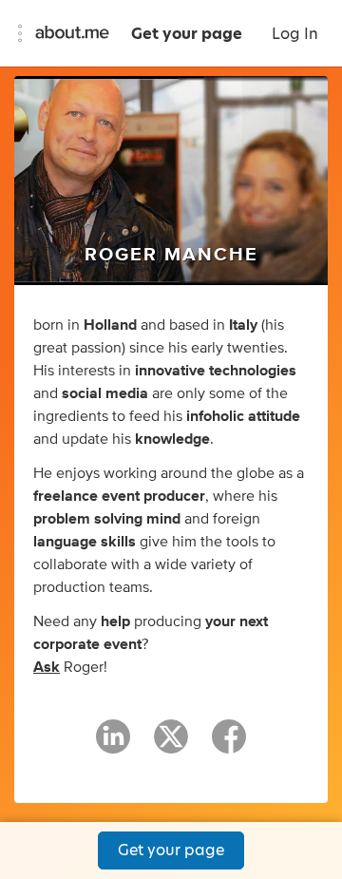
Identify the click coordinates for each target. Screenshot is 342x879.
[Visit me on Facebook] (229, 745)
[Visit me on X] (171, 745)
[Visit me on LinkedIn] (113, 745)
